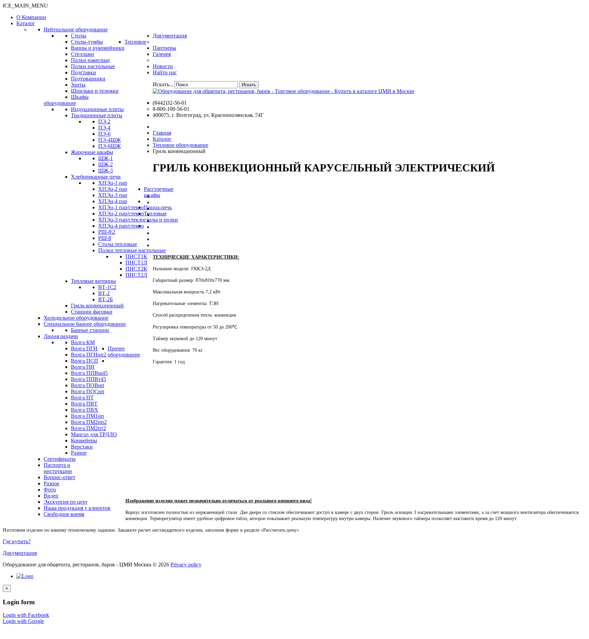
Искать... (163, 84)
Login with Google (23, 621)
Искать (249, 84)
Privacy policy (185, 564)
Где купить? (17, 541)
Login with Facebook (26, 615)
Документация (20, 553)
